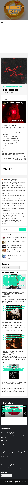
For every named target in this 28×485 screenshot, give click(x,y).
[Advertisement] (14, 38)
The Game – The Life (6, 457)
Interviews (6, 278)
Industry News (17, 306)
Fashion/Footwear (7, 368)
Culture (14, 406)
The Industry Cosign (14, 9)
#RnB (11, 144)
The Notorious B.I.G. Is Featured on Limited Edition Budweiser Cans (15, 158)
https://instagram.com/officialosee (11, 138)
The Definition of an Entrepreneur (10, 283)
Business (5, 276)
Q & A (23, 280)
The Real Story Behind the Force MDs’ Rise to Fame (13, 460)
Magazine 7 (10, 482)
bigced (6, 92)
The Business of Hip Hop (14, 281)
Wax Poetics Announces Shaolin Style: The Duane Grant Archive (13, 420)
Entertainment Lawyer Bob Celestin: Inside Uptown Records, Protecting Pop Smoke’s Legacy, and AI (13, 293)
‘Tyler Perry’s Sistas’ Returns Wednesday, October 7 (13, 468)
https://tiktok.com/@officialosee (10, 140)
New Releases (6, 308)
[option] (14, 415)
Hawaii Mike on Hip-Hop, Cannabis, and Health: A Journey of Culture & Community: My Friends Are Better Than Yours (13, 192)
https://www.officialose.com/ (9, 142)
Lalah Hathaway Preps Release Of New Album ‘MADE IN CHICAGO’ (13, 436)
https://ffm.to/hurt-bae (18, 127)
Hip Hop (19, 276)
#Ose (3, 144)
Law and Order (12, 278)
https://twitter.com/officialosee (10, 136)
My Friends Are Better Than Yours (10, 280)
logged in (10, 172)
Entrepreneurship (12, 276)
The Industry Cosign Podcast (19, 285)
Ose (5, 148)
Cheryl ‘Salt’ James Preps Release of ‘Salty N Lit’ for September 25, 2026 (13, 352)
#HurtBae (7, 144)
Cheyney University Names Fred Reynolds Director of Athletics (14, 448)
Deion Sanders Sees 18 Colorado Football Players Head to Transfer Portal (15, 257)
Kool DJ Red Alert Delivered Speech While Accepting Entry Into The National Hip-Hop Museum (12, 221)
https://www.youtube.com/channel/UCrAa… (13, 132)
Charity (9, 406)
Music (23, 278)
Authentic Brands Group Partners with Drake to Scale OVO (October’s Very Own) (14, 382)
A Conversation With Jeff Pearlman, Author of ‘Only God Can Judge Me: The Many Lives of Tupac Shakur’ (16, 251)
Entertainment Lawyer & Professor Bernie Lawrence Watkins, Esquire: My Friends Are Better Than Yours (13, 187)
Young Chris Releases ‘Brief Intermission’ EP (13, 322)
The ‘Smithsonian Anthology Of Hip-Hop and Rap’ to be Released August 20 (13, 153)
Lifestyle (18, 278)
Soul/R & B (6, 86)
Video (20, 86)
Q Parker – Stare (5, 441)
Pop (19, 280)
